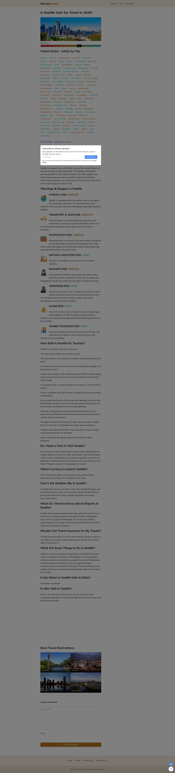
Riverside (72, 115)
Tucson (84, 129)
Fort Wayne (57, 81)
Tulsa (92, 129)
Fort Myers (45, 81)
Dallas (70, 75)
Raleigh (43, 115)
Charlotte (57, 68)
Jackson (72, 88)
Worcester (45, 135)
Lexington (44, 95)
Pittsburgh (68, 112)
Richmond (61, 115)
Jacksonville (83, 88)
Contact (78, 760)
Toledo (75, 129)
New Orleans (46, 105)
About (70, 760)
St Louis (66, 125)
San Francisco (58, 122)
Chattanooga (69, 68)
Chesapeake (83, 68)
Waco (65, 132)
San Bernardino (89, 119)
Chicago (94, 68)
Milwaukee (89, 98)
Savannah (81, 122)
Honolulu (81, 85)
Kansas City (45, 91)
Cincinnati (44, 71)
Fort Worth (71, 81)
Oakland (83, 105)
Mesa (71, 98)
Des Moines (45, 78)
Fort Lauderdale (91, 78)
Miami (79, 98)
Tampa (56, 129)
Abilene (43, 58)
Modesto (57, 102)
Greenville (59, 85)
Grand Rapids (46, 85)
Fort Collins (76, 78)
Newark (73, 105)
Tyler (42, 132)
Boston (78, 64)
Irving (63, 88)
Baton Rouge (46, 64)
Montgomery (69, 102)
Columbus (44, 75)
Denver (87, 75)
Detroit (56, 78)
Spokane (56, 125)
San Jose (71, 122)
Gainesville (91, 81)
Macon (53, 98)
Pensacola (88, 108)
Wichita (90, 132)
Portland (79, 112)
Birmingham (67, 64)
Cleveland (56, 71)
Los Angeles (81, 95)
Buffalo (87, 64)
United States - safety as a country (55, 141)
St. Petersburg (78, 125)
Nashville (82, 102)
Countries (113, 3)
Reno (52, 115)
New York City (60, 105)
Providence (90, 112)
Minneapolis (45, 102)
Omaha (59, 108)
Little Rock (56, 95)
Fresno (81, 81)
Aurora (61, 61)
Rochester (83, 115)
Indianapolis (45, 88)
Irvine (56, 88)
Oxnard (78, 108)
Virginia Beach (53, 132)
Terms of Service (101, 760)
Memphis (63, 98)
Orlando (69, 108)
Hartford (70, 85)
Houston (91, 85)
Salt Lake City (60, 119)
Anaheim (76, 58)
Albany (53, 58)
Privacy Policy (88, 760)
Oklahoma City (47, 108)
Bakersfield (80, 61)
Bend (56, 64)
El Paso (65, 78)
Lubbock (44, 98)
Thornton (66, 129)
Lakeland (68, 91)
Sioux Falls (45, 125)
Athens (43, 61)
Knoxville (57, 91)
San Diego (45, 122)
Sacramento (45, 119)
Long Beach (68, 95)
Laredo (77, 91)
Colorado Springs (70, 71)
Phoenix (57, 112)
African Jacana (87, 769)
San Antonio (73, 119)
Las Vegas (87, 91)
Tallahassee (45, 129)
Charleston (45, 68)
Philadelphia (45, 112)
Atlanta (52, 61)
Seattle (92, 122)
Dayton (78, 75)
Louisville (94, 95)
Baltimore (92, 61)
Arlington (87, 58)
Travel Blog (129, 3)
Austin (70, 61)
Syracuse (91, 125)
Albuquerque (64, 58)
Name (42, 733)
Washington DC (77, 132)
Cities (121, 3)
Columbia (85, 71)
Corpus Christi (58, 75)
